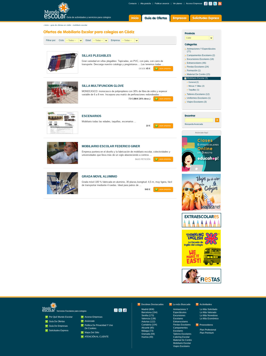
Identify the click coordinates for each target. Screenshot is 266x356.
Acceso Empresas (194, 3)
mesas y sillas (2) (196, 86)
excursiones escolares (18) (200, 59)
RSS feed (220, 3)
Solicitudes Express (206, 18)
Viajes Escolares (181, 346)
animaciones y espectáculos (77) (201, 50)
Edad (88, 40)
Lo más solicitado (208, 309)
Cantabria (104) (149, 324)
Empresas (180, 18)
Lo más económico (209, 318)
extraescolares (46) (196, 63)
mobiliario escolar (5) (197, 78)
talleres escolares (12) (198, 94)
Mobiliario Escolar (80, 25)
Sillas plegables (96, 55)
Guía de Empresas (58, 326)
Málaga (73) (147, 331)
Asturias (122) (148, 321)
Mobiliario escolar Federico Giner (111, 146)
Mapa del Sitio (92, 332)
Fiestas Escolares (182, 324)
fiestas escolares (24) (198, 66)
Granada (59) (148, 334)
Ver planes (177, 3)
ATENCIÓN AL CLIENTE (97, 336)
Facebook (206, 3)
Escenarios (91, 116)
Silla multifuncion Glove (103, 85)
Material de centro (182, 340)
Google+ (116, 310)
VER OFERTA (165, 69)
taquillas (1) (194, 90)
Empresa (115, 40)
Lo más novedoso (209, 315)
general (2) (194, 82)
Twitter (215, 3)
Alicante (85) (148, 328)
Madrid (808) (148, 309)
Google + (210, 3)
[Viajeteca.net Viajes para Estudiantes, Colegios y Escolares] (201, 175)
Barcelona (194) (149, 312)
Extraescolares (180, 321)
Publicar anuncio (162, 3)
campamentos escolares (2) (201, 55)
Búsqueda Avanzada (194, 124)
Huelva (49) (147, 337)
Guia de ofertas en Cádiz (61, 25)
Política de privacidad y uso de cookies (99, 327)
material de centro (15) (198, 74)
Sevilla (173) (148, 315)
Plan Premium (207, 333)
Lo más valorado (208, 312)
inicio (47, 25)
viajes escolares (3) (197, 102)
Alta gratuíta (145, 3)
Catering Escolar (181, 337)
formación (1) (194, 70)
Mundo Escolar (57, 10)
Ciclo (61, 40)
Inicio (135, 18)
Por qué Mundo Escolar (61, 317)
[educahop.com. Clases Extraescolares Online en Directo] (201, 137)
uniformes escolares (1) (199, 98)
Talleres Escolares (182, 334)
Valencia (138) (149, 318)
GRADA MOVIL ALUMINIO (99, 176)
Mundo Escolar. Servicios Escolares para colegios (64, 307)
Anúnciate (90, 321)
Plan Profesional (208, 330)
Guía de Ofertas (156, 18)
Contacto (133, 3)
